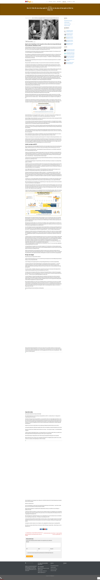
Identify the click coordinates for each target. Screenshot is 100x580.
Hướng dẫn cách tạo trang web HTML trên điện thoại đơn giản (70, 50)
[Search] (47, 1)
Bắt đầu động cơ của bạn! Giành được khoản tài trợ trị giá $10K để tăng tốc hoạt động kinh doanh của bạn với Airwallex (34, 534)
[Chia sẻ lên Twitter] (42, 529)
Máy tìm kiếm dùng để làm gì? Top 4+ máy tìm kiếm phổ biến (70, 57)
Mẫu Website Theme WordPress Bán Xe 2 (70, 31)
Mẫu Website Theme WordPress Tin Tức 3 (70, 38)
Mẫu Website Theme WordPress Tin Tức (70, 44)
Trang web (51, 548)
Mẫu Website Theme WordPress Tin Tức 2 (70, 41)
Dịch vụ (54, 1)
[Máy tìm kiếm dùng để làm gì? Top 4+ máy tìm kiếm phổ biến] (65, 57)
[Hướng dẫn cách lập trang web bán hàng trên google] (65, 53)
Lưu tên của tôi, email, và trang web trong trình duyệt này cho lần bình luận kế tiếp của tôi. (40, 552)
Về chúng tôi (69, 1)
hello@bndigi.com (42, 572)
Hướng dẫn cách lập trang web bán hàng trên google (70, 53)
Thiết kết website (66, 22)
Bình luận (27, 541)
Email (39, 548)
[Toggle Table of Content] (34, 41)
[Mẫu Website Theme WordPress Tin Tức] (65, 44)
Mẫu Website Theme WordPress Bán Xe (70, 34)
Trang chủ (50, 1)
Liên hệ (73, 1)
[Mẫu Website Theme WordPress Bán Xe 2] (65, 31)
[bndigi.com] (29, 2)
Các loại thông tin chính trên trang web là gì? (70, 63)
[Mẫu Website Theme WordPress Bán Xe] (65, 34)
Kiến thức (64, 1)
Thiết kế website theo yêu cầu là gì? (70, 60)
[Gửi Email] (43, 529)
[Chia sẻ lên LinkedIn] (46, 529)
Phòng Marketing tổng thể (68, 20)
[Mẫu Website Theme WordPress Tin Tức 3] (65, 38)
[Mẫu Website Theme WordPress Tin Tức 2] (65, 41)
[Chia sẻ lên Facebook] (40, 529)
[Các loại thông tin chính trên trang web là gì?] (65, 63)
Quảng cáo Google (67, 25)
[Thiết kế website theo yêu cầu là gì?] (65, 60)
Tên (27, 548)
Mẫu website (59, 1)
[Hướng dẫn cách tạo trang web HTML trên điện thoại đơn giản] (65, 50)
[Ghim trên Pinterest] (45, 529)
